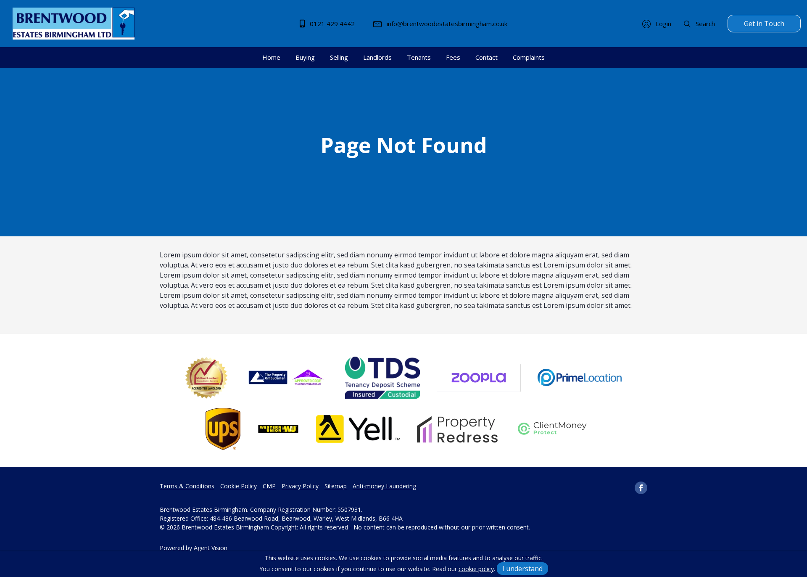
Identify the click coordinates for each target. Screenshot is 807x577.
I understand (522, 568)
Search (704, 23)
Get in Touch (764, 23)
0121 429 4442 (331, 23)
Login (662, 23)
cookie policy (476, 569)
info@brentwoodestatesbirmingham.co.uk (446, 23)
